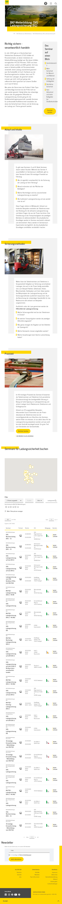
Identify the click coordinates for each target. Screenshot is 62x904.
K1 (8, 507)
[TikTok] (19, 895)
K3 (18, 507)
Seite (47, 520)
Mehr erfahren (56, 535)
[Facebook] (12, 895)
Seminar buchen (49, 111)
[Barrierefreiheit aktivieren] (45, 3)
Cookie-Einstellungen (52, 883)
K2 (13, 507)
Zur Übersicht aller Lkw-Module (25, 436)
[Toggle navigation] (51, 3)
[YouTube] (15, 895)
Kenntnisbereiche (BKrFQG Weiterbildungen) (15, 504)
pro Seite (14, 519)
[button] (36, 475)
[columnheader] (11, 528)
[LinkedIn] (6, 895)
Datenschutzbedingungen (25, 855)
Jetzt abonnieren (16, 859)
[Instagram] (9, 895)
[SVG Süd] (7, 2)
